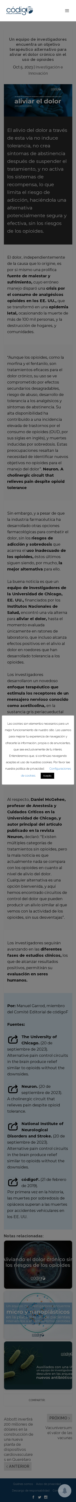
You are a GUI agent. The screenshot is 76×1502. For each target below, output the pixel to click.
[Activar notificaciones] (64, 1490)
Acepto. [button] (47, 775)
